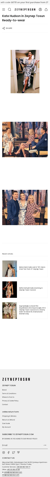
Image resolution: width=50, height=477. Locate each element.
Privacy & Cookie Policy (10, 401)
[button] (9, 9)
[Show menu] (3, 9)
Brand (4, 390)
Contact (5, 404)
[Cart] (46, 9)
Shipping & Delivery (9, 416)
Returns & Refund (8, 420)
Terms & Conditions (9, 393)
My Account (6, 427)
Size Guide (6, 423)
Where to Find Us (8, 397)
